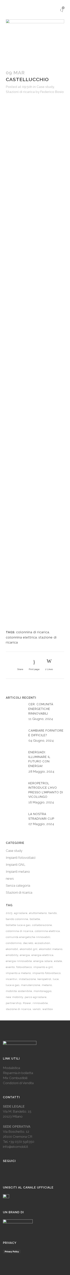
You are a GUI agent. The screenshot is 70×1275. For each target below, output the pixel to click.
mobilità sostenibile (19, 991)
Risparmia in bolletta (18, 1073)
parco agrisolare (35, 997)
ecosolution (42, 943)
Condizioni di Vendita (18, 1083)
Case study (45, 87)
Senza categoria (18, 885)
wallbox (47, 1009)
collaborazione (42, 925)
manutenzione (30, 985)
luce (56, 979)
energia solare (42, 961)
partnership (13, 1003)
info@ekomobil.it (15, 1147)
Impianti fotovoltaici (20, 858)
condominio (14, 943)
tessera (15, 551)
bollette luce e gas (18, 925)
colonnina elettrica (21, 637)
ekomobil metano (50, 949)
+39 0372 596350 (21, 1142)
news (10, 878)
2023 (9, 913)
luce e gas (12, 985)
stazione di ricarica (18, 1009)
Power (27, 1003)
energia (25, 955)
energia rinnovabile (19, 961)
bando (52, 913)
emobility (12, 955)
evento (10, 967)
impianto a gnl (43, 967)
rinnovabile (40, 1003)
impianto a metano (18, 973)
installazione (27, 979)
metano (47, 985)
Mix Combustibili (15, 1078)
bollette (35, 919)
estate (58, 961)
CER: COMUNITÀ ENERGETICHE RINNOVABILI (40, 709)
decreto (28, 943)
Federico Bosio (52, 92)
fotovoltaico (24, 967)
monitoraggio (43, 991)
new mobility (14, 997)
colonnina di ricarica (32, 632)
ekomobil (12, 949)
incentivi (11, 979)
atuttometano (38, 913)
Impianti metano (18, 871)
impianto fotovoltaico (46, 973)
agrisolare (20, 913)
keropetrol (44, 979)
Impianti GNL (15, 865)
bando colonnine (17, 919)
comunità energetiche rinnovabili (28, 937)
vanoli (37, 1009)
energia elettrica (42, 955)
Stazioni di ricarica (20, 92)
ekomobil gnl (29, 949)
